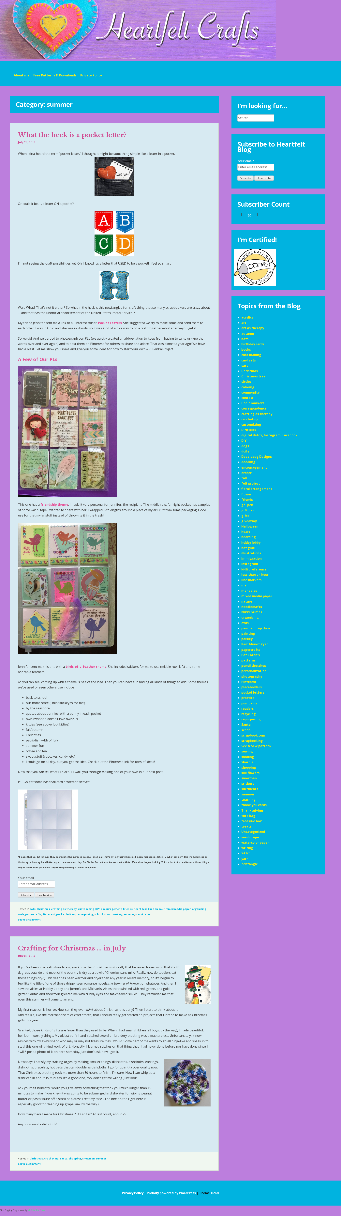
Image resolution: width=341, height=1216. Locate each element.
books (246, 349)
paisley (247, 639)
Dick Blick (248, 430)
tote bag (248, 816)
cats (33, 909)
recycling (248, 714)
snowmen (88, 1158)
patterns (248, 660)
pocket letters (66, 914)
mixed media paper (178, 909)
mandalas (249, 590)
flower (246, 494)
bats (244, 339)
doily (245, 451)
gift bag (248, 510)
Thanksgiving (252, 810)
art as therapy (252, 328)
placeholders (251, 687)
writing (247, 848)
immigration (251, 558)
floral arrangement (256, 489)
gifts (245, 516)
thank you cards (254, 805)
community (250, 392)
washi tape (142, 914)
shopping (75, 1158)
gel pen (247, 505)
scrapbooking (113, 914)
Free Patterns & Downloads (54, 75)
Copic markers (252, 403)
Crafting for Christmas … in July (72, 948)
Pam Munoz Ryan (254, 644)
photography (251, 676)
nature (246, 601)
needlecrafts (251, 607)
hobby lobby (250, 542)
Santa (63, 1158)
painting (248, 633)
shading (247, 757)
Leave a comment (29, 919)
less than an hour (153, 909)
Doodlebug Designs (256, 456)
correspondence (254, 408)
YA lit (245, 853)
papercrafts (33, 914)
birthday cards (252, 344)
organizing (199, 909)
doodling (248, 462)
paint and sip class (255, 628)
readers (247, 708)
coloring (247, 387)
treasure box (251, 821)
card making (251, 355)
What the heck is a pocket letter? (72, 135)
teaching (248, 799)
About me (21, 75)
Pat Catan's (250, 655)
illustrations (251, 553)
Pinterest (49, 914)
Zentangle (249, 864)
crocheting (51, 1158)
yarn (244, 858)
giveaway (249, 521)
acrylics (247, 317)
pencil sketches (253, 665)
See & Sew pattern (256, 746)
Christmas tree (253, 376)
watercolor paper (255, 842)
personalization (253, 671)
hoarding (248, 537)
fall (244, 478)
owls (21, 914)
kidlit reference (253, 569)
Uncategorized (253, 832)
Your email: (26, 878)
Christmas (43, 909)
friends (128, 909)
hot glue (248, 548)
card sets (248, 360)
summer (129, 914)
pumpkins (249, 703)
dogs (245, 446)
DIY (97, 909)
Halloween (249, 526)
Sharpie (247, 762)
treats (246, 826)
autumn (247, 333)
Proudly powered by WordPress (171, 1193)
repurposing (85, 914)
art (243, 322)
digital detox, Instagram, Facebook (269, 435)
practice (247, 698)
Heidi (215, 1193)
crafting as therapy (64, 909)
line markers (251, 580)
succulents (249, 789)
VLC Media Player (37, 1210)
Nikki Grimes (251, 612)
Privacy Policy (91, 75)
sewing (247, 751)
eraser (246, 473)
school (98, 914)
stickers (247, 783)
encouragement (111, 909)
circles (246, 381)
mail (244, 585)
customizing (86, 909)
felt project (250, 483)
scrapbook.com (253, 735)
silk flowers (250, 773)
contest (247, 398)
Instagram (249, 564)
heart (137, 909)
